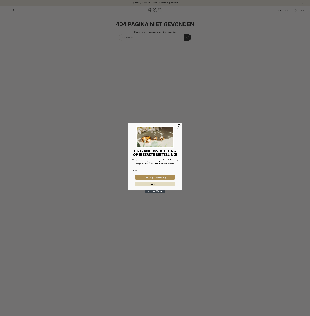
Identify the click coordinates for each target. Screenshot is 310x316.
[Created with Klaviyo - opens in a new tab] (155, 191)
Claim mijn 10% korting (155, 177)
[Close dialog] (179, 126)
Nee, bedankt (155, 184)
